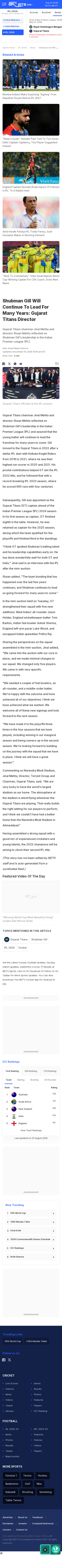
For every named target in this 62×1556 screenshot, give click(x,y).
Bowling (34, 1080)
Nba (39, 1483)
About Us (22, 1517)
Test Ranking (12, 1071)
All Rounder (50, 1080)
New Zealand (25, 1109)
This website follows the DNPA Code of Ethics (26, 1536)
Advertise (8, 1517)
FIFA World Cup (18, 1213)
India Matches (12, 26)
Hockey (42, 1475)
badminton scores (30, 966)
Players (38, 1405)
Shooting (27, 1492)
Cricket (22, 947)
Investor (23, 1523)
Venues (10, 1411)
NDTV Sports (9, 971)
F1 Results (46, 966)
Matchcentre (12, 1456)
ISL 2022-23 (12, 1429)
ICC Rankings (17, 1248)
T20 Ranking (49, 1071)
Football (32, 962)
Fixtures (10, 1388)
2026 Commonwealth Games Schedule (30, 1239)
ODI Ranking (31, 1071)
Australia (23, 1094)
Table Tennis (13, 1500)
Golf (27, 1483)
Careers (7, 1529)
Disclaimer (8, 1523)
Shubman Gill (39, 939)
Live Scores (12, 1383)
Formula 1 (11, 1475)
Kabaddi (11, 1492)
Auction (46, 12)
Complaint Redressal (43, 1523)
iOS (4, 984)
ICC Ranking (40, 1411)
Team (9, 1080)
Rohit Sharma (17, 1256)
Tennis (27, 1475)
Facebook (35, 971)
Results (38, 1388)
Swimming (45, 1492)
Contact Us (21, 1529)
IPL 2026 (12, 12)
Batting (20, 1080)
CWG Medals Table (20, 1221)
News (32, 47)
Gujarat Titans (19, 939)
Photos (37, 1394)
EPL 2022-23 (41, 1429)
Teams (9, 1405)
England (23, 1123)
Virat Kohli (15, 1230)
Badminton (12, 1483)
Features (38, 1399)
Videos (9, 1399)
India (21, 1116)
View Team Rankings (31, 1130)
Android (47, 979)
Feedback (38, 1517)
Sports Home (9, 47)
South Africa (25, 1101)
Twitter (6, 975)
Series (37, 1383)
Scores (34, 12)
